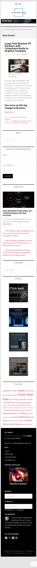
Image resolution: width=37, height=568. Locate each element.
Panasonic (30, 413)
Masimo (6, 413)
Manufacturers (17, 117)
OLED (18, 413)
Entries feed (9, 454)
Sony (5, 424)
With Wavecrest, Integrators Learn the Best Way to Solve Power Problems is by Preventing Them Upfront (17, 243)
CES (10, 399)
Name (5, 155)
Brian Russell (17, 121)
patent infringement (8, 417)
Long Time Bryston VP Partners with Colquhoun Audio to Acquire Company (18, 47)
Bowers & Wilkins (11, 395)
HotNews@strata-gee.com (21, 443)
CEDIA (21, 394)
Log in (7, 451)
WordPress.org (10, 460)
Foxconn (5, 405)
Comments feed (10, 457)
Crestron (8, 403)
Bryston (24, 121)
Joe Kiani (22, 410)
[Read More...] (7, 224)
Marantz (30, 410)
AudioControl (29, 391)
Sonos (29, 420)
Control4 (15, 399)
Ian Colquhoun (14, 122)
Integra (17, 410)
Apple (21, 390)
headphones (6, 407)
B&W (4, 395)
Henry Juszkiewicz (14, 407)
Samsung (23, 417)
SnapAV (17, 420)
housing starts (10, 410)
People (25, 117)
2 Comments (24, 54)
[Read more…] (9, 112)
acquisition (7, 391)
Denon (14, 402)
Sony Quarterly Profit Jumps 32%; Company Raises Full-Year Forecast (18, 213)
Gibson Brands (11, 405)
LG (26, 410)
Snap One (22, 420)
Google (28, 405)
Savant (31, 417)
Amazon (15, 391)
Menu (20, 4)
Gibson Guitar (21, 405)
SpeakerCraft (24, 424)
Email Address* (8, 165)
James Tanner (24, 122)
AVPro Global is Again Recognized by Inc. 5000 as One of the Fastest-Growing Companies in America (18, 233)
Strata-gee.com (18, 12)
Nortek (13, 413)
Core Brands (23, 399)
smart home (11, 420)
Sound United (15, 424)
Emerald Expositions (24, 403)
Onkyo (23, 413)
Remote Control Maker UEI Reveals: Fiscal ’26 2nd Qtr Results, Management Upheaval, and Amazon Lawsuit (17, 252)
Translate (20, 510)
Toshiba (30, 424)
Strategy (7, 119)
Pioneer (16, 417)
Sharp (5, 420)
